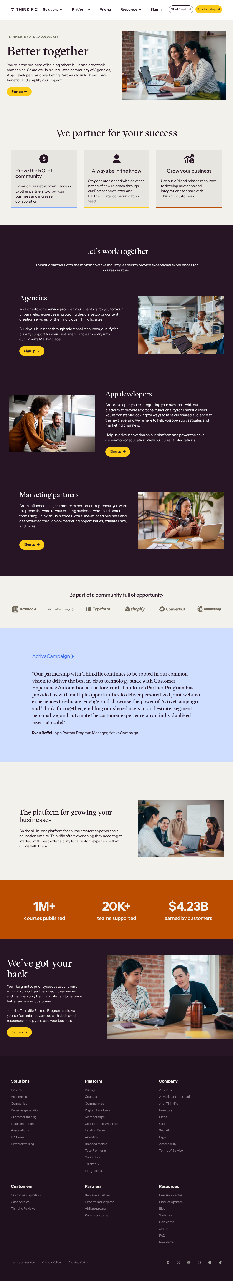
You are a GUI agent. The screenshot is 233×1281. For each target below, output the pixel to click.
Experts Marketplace (42, 339)
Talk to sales (206, 9)
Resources (129, 9)
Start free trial (181, 9)
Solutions (50, 9)
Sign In (156, 9)
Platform (79, 9)
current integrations (178, 440)
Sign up (17, 92)
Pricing (105, 9)
